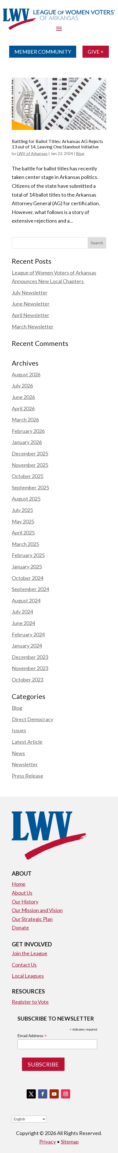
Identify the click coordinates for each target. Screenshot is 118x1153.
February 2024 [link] (28, 634)
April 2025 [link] (23, 532)
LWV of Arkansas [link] (32, 153)
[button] (97, 243)
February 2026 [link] (28, 431)
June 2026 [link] (23, 397)
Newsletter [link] (25, 764)
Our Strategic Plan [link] (32, 919)
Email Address (32, 1036)
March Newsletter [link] (33, 326)
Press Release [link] (27, 776)
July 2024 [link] (22, 611)
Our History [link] (25, 901)
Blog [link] (80, 153)
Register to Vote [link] (30, 1002)
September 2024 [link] (30, 589)
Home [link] (18, 884)
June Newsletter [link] (31, 304)
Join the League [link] (29, 953)
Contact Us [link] (24, 964)
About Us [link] (22, 893)
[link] (59, 104)
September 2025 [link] (30, 487)
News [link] (18, 753)
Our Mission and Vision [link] (37, 910)
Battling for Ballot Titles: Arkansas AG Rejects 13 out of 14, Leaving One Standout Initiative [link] (57, 143)
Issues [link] (19, 730)
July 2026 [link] (22, 385)
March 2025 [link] (25, 544)
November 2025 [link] (30, 465)
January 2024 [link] (27, 645)
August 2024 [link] (26, 600)
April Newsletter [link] (30, 315)
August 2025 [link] (26, 498)
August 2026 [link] (26, 374)
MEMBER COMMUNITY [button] (42, 52)
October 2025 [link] (27, 476)
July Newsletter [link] (30, 292)
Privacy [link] (47, 1141)
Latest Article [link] (27, 742)
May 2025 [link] (23, 521)
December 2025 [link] (30, 453)
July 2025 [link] (22, 510)
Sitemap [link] (70, 1141)
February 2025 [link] (28, 555)
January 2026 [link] (27, 442)
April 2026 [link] (23, 408)
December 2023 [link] (30, 657)
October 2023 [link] (27, 679)
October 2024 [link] (27, 578)
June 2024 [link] (23, 623)
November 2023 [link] (30, 668)
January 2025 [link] (27, 566)
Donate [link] (20, 927)
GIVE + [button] (96, 52)
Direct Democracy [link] (32, 719)
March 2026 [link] (25, 419)
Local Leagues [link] (28, 976)
